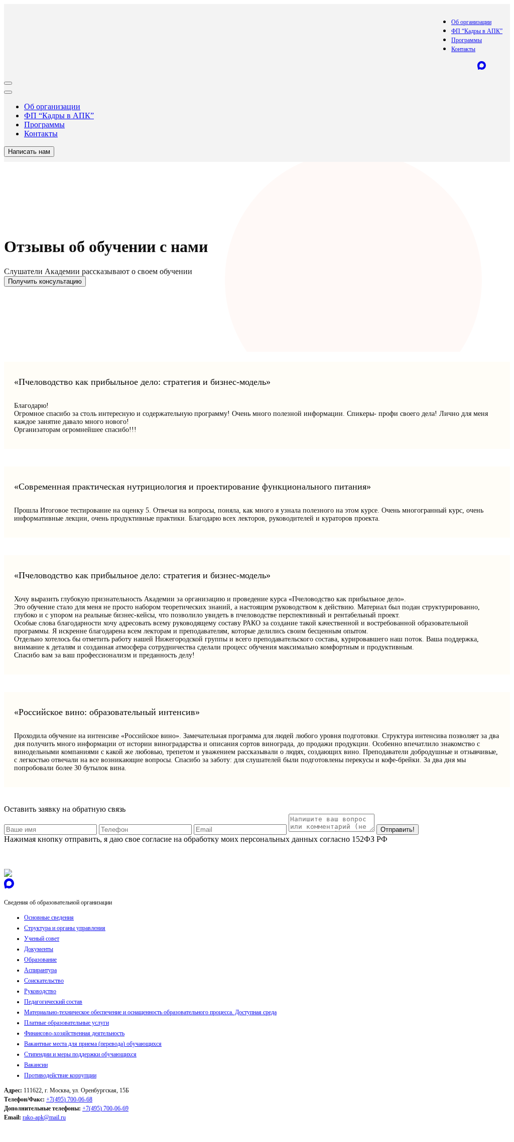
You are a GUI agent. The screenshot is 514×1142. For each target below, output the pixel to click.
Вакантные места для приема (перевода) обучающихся (93, 1043)
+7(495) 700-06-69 (105, 1108)
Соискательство (44, 980)
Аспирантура (40, 970)
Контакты (463, 49)
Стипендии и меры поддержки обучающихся (80, 1054)
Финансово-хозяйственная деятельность (74, 1033)
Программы (466, 40)
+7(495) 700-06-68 (69, 1099)
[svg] (8, 874)
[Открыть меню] (8, 83)
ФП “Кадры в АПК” (476, 31)
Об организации (471, 22)
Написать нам (29, 151)
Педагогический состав (53, 1001)
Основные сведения (49, 917)
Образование (40, 959)
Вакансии (36, 1064)
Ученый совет (41, 938)
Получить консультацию (45, 281)
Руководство (40, 991)
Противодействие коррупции (60, 1075)
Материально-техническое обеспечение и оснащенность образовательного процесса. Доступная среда (150, 1012)
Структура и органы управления (64, 928)
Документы (38, 949)
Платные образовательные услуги (66, 1022)
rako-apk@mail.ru (44, 1117)
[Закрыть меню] (8, 92)
